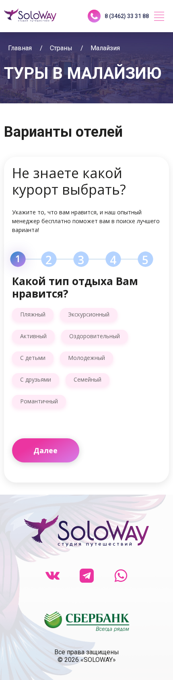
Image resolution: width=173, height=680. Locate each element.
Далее (45, 450)
